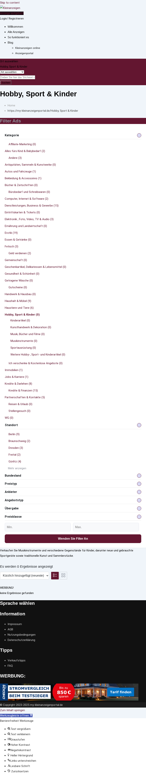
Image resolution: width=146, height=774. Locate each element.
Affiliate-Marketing (22, 144)
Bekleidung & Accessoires (23, 178)
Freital (15, 454)
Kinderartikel (20, 320)
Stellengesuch (19, 411)
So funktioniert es (18, 37)
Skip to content (10, 2)
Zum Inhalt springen (12, 710)
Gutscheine (18, 287)
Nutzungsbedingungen (22, 634)
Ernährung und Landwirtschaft (26, 226)
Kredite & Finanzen (23, 390)
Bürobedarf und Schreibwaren (29, 192)
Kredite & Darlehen (18, 383)
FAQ (10, 665)
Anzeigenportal (24, 53)
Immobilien (14, 370)
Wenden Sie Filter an (73, 538)
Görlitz (15, 461)
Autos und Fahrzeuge (20, 171)
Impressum (15, 624)
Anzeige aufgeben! (12, 13)
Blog (10, 42)
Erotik (11, 233)
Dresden (16, 448)
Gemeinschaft (16, 260)
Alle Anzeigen (16, 32)
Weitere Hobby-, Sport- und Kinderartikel (37, 354)
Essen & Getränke (18, 239)
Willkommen (15, 26)
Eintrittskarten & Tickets (22, 212)
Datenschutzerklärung (21, 640)
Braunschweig (19, 441)
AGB (10, 629)
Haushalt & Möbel (18, 301)
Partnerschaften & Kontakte (25, 397)
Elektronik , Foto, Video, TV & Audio (29, 219)
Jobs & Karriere (16, 377)
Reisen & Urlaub (20, 404)
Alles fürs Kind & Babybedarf (25, 151)
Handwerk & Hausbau (20, 294)
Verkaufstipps (16, 660)
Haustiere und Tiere (19, 307)
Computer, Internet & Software (26, 198)
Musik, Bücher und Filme (27, 334)
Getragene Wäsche (19, 280)
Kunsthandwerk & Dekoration (30, 327)
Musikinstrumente (23, 341)
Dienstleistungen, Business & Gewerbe (32, 205)
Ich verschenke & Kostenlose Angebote (36, 363)
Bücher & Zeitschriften (21, 185)
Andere (15, 158)
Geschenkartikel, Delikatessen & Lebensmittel (35, 267)
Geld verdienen (20, 253)
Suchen (6, 82)
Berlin (14, 434)
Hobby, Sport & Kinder (22, 314)
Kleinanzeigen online (27, 47)
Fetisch (11, 246)
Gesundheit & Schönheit (22, 273)
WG (9, 417)
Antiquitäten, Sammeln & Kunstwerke (30, 164)
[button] (16, 715)
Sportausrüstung (23, 347)
